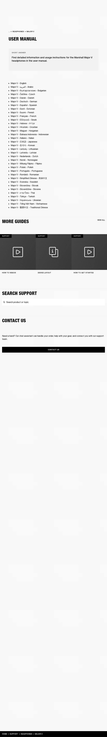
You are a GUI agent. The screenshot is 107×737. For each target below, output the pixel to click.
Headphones (18, 31)
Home (4, 734)
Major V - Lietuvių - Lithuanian (24, 149)
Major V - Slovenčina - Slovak (25, 185)
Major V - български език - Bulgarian (28, 90)
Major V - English (18, 83)
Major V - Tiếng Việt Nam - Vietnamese (29, 203)
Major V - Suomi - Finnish (22, 112)
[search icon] (88, 12)
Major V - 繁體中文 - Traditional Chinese (29, 207)
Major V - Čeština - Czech (23, 94)
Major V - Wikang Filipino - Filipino (26, 163)
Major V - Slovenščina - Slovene (26, 189)
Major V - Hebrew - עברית (23, 123)
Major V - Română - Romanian (25, 174)
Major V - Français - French (24, 116)
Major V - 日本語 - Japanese (24, 141)
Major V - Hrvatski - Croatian (24, 127)
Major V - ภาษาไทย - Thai (23, 192)
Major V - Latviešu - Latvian (24, 152)
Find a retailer (83, 5)
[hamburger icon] (100, 12)
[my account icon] (92, 12)
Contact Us (53, 350)
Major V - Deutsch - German (24, 101)
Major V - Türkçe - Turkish (23, 196)
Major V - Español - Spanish (24, 105)
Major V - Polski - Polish (22, 167)
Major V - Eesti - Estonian (23, 108)
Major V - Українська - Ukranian (26, 200)
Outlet (94, 5)
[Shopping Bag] (96, 12)
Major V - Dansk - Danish (22, 98)
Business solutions (55, 5)
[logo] (10, 10)
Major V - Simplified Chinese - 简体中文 (29, 178)
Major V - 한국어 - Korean (23, 145)
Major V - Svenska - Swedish (24, 182)
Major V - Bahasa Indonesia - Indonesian (30, 134)
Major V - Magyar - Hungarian (25, 130)
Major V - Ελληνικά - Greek (24, 119)
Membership (70, 5)
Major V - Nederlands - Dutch (25, 156)
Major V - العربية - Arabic (22, 87)
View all (101, 220)
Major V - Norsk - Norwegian (24, 160)
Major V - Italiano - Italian (23, 138)
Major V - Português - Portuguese (27, 171)
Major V (30, 31)
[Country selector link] (100, 5)
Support (80, 12)
